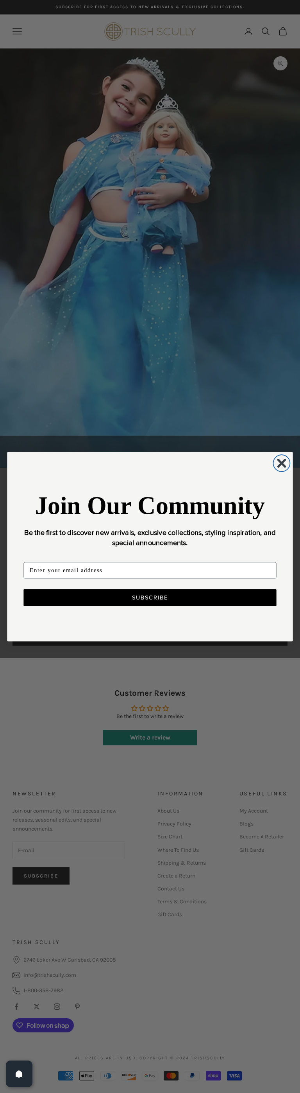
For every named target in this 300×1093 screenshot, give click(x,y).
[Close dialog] (281, 463)
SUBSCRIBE (150, 597)
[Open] (19, 1074)
